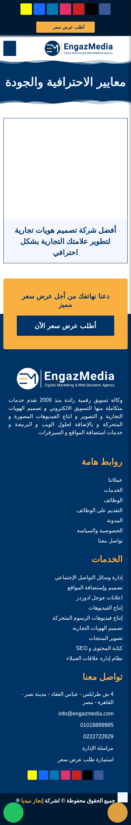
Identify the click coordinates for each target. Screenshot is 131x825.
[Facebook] (105, 9)
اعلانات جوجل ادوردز (99, 597)
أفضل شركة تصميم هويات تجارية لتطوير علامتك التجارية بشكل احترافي (65, 241)
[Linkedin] (52, 9)
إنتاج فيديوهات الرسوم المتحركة (87, 618)
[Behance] (39, 9)
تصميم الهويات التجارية (98, 628)
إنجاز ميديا (32, 800)
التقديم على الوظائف (100, 510)
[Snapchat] (26, 9)
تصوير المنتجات (106, 638)
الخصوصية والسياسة (100, 530)
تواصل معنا (110, 540)
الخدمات (113, 490)
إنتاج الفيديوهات (105, 608)
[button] (9, 48)
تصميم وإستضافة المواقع (95, 587)
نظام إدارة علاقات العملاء (95, 658)
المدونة (115, 520)
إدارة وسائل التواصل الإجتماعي (89, 577)
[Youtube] (78, 9)
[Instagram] (65, 9)
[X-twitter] (91, 9)
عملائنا (115, 480)
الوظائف (113, 500)
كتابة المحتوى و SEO (99, 648)
